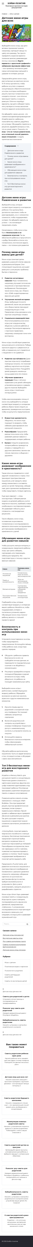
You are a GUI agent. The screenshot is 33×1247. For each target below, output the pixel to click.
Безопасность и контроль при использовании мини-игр (16, 178)
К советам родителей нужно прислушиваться (16, 1216)
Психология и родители (14, 971)
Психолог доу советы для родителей (16, 1170)
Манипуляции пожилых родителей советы (16, 1123)
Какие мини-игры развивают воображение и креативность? (15, 164)
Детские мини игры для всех (14, 950)
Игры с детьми (10, 962)
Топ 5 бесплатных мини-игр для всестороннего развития (15, 186)
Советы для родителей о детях (16, 996)
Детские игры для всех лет (13, 935)
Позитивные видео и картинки (16, 966)
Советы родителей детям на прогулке (16, 1146)
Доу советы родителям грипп (14, 941)
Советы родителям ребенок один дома (16, 1055)
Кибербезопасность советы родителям (16, 1193)
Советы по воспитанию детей (16, 981)
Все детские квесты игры (13, 938)
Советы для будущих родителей (12, 976)
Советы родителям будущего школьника (16, 1099)
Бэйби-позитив (16, 3)
